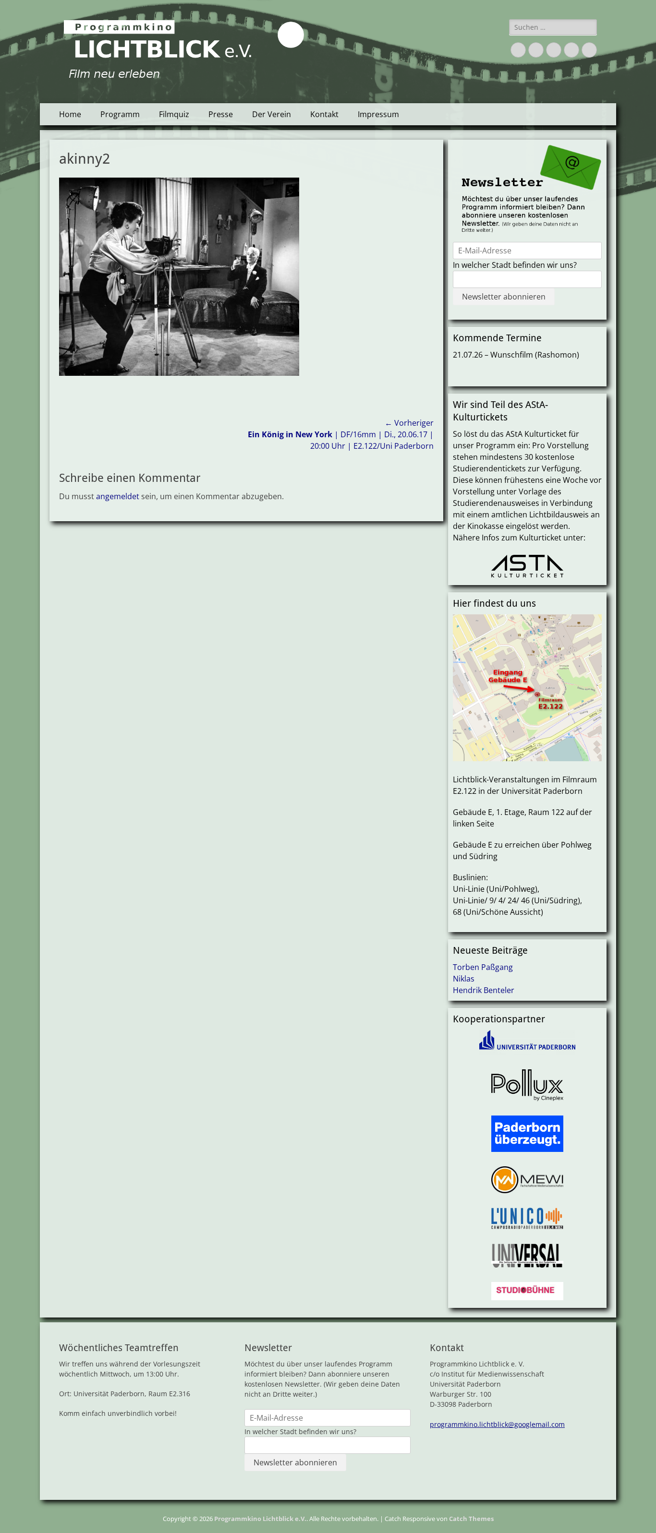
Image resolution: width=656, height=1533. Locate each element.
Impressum (378, 114)
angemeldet (117, 496)
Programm (120, 114)
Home (70, 114)
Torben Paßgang (483, 967)
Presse (220, 114)
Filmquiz (174, 114)
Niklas (463, 978)
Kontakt (324, 114)
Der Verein (271, 114)
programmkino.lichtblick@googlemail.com (497, 1424)
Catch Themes (471, 1518)
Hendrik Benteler (483, 990)
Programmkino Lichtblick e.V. (260, 1518)
